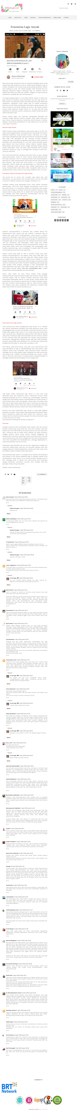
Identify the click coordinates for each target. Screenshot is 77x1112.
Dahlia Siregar (14, 508)
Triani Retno (10, 542)
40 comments (36, 30)
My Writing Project (56, 204)
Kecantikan (54, 197)
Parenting (54, 207)
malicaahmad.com (12, 910)
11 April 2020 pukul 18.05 (26, 578)
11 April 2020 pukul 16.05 (23, 713)
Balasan (10, 505)
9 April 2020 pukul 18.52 (26, 508)
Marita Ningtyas (11, 940)
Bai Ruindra (10, 610)
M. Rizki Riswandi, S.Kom (13, 993)
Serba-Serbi (57, 17)
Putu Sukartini (10, 689)
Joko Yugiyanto (11, 565)
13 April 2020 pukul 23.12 (19, 975)
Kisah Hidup (54, 199)
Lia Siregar (13, 578)
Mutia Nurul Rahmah (12, 795)
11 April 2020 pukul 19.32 (27, 766)
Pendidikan (64, 207)
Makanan (53, 202)
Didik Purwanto (11, 841)
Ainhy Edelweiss (11, 779)
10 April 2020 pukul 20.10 (20, 623)
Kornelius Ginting (11, 964)
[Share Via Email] (14, 474)
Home (10, 17)
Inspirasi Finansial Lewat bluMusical (62, 176)
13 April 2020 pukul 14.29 (21, 929)
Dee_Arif (9, 743)
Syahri (8, 828)
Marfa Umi (9, 590)
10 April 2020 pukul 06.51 (22, 542)
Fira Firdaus (10, 1035)
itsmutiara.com (11, 660)
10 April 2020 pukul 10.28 (24, 565)
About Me (17, 17)
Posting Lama (29, 479)
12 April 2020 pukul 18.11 (17, 828)
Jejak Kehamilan (62, 119)
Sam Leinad (10, 497)
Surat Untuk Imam (56, 212)
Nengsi (8, 866)
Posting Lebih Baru (23, 480)
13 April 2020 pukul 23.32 (29, 993)
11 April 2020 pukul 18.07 (26, 675)
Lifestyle (64, 199)
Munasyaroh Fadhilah (13, 808)
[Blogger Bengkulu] (47, 1104)
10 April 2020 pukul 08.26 (27, 555)
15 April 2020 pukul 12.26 (23, 1010)
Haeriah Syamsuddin (12, 766)
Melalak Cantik (11, 1010)
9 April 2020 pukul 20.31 (26, 530)
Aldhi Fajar (9, 1022)
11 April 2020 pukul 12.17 (23, 660)
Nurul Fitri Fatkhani (12, 853)
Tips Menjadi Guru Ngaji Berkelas (62, 160)
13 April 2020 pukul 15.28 (24, 940)
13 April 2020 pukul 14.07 (26, 910)
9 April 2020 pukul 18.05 (21, 497)
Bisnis (60, 189)
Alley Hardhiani (11, 713)
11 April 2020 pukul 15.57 (22, 689)
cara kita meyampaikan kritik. (32, 268)
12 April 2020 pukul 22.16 (26, 853)
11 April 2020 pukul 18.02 (26, 731)
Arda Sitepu (10, 929)
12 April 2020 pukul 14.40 (28, 808)
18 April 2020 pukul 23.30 (21, 1035)
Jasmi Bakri (10, 897)
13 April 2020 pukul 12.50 (21, 897)
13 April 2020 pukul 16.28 (25, 964)
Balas (7, 502)
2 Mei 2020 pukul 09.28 (22, 1048)
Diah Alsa (9, 975)
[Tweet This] (8, 474)
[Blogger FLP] (38, 1104)
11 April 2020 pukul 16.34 (19, 743)
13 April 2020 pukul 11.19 (17, 866)
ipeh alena (9, 623)
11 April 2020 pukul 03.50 (21, 639)
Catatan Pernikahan (44, 17)
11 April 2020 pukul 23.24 (24, 779)
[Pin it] (11, 474)
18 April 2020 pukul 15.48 (20, 1022)
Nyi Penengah (10, 1048)
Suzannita (9, 885)
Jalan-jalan (54, 194)
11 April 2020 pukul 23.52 (27, 795)
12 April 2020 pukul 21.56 (23, 841)
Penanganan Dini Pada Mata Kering (62, 140)
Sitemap (66, 17)
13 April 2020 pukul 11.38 (20, 885)
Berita (53, 189)
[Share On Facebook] (5, 474)
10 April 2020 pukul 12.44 (20, 590)
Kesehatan (64, 197)
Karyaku (32, 17)
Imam (26, 17)
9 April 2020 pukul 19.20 (24, 519)
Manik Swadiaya (11, 519)
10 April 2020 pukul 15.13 (21, 610)
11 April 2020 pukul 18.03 (26, 703)
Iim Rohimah (10, 639)
